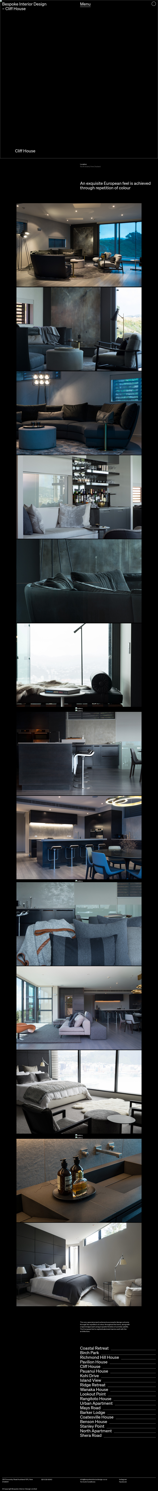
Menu (85, 4)
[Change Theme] (154, 4)
